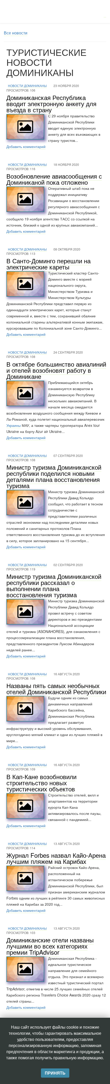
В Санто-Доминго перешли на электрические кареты (48, 263)
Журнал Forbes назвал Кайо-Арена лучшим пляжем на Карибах (56, 858)
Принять (55, 1073)
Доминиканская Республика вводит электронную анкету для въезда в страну (51, 103)
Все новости (15, 33)
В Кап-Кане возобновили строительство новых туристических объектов (41, 782)
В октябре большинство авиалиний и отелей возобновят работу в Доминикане (56, 370)
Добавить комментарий (26, 146)
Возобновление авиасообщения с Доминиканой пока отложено (54, 178)
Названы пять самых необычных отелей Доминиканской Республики (56, 688)
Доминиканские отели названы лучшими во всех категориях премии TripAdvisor (50, 945)
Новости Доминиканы (27, 85)
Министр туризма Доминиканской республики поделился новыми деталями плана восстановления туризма (53, 476)
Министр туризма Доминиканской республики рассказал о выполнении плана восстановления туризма (53, 585)
